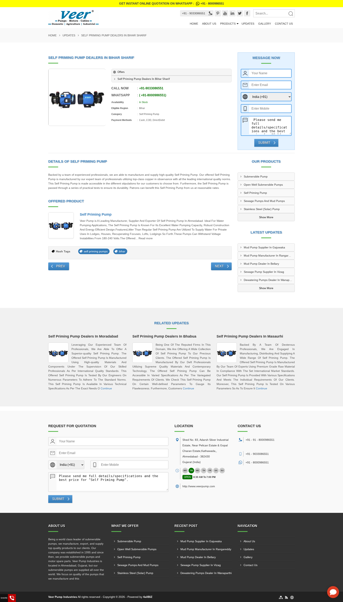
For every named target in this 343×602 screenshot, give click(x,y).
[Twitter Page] (240, 13)
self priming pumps (96, 251)
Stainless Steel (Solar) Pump (262, 209)
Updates (248, 23)
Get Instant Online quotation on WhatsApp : (171, 3)
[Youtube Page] (225, 13)
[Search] (291, 13)
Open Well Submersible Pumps (263, 184)
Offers (121, 71)
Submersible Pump (256, 176)
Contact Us (284, 23)
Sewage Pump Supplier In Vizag (264, 271)
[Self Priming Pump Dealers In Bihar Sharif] (77, 97)
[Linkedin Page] (232, 13)
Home (194, 23)
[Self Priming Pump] (61, 225)
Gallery (264, 23)
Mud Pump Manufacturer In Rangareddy (269, 255)
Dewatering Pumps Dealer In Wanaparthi (269, 280)
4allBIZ (147, 596)
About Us (209, 23)
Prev (60, 266)
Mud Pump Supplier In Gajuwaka (264, 247)
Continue (106, 388)
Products (228, 23)
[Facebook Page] (247, 13)
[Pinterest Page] (218, 13)
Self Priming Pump (96, 214)
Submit (264, 142)
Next (219, 266)
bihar (122, 251)
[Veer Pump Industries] (109, 17)
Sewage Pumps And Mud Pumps (264, 201)
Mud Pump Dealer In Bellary (261, 263)
